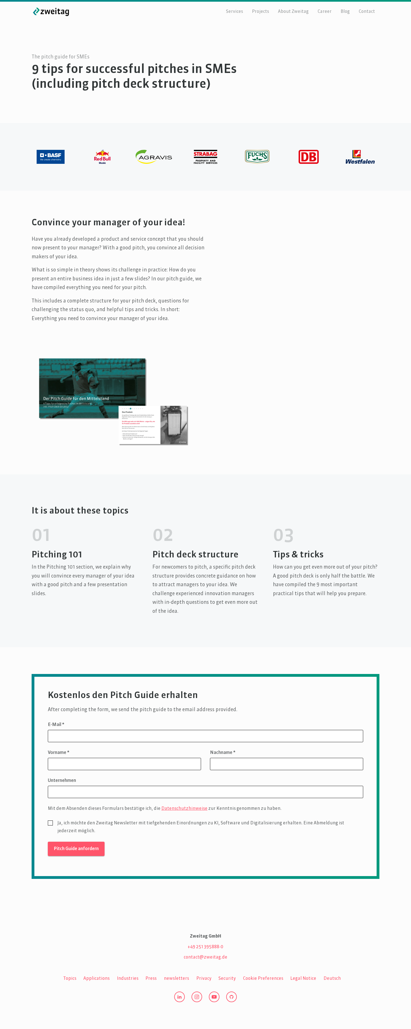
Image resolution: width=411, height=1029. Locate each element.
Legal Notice (303, 978)
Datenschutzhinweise (184, 808)
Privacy (203, 978)
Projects (260, 12)
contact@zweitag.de (205, 957)
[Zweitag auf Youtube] (214, 997)
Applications (96, 978)
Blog (345, 12)
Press (151, 978)
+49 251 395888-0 (205, 947)
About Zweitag (293, 12)
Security (227, 978)
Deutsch (332, 978)
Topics (69, 978)
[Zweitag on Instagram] (197, 997)
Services (234, 12)
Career (325, 12)
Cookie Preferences (263, 978)
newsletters (176, 978)
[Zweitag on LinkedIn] (179, 997)
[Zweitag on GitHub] (231, 997)
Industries (127, 978)
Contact (367, 12)
